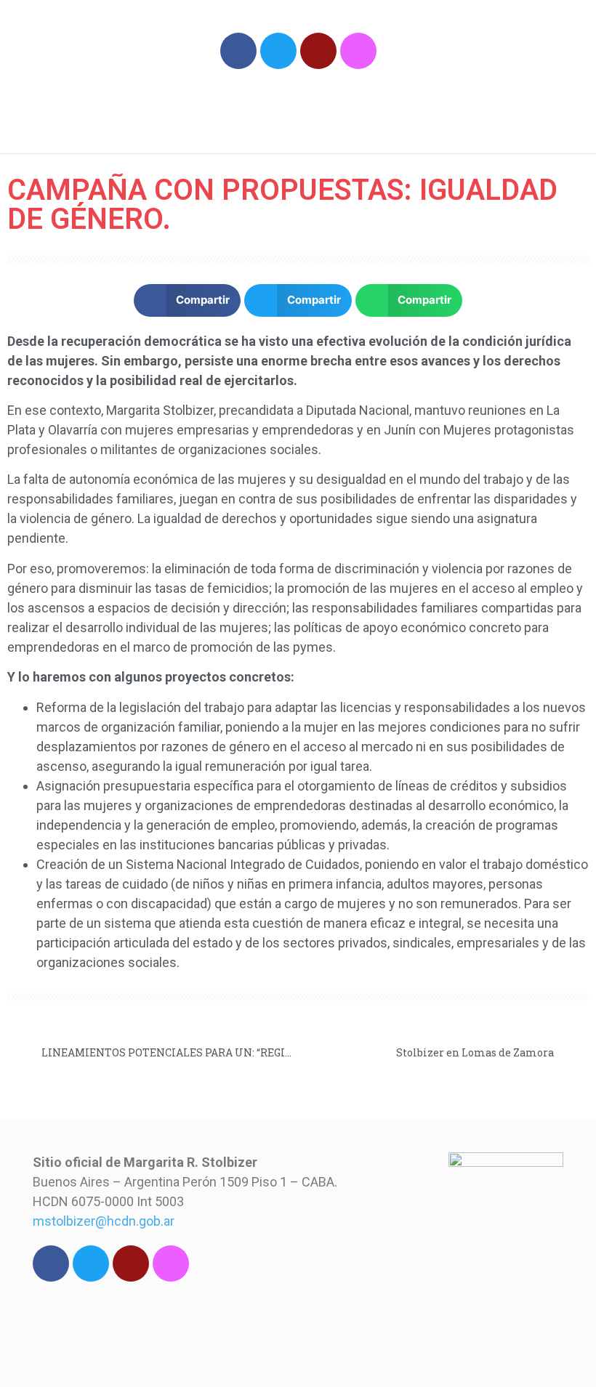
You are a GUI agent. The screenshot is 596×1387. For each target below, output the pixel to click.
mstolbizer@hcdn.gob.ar (103, 1221)
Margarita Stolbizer (151, 104)
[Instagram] (358, 51)
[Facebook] (238, 51)
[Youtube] (318, 51)
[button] (506, 111)
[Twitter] (278, 51)
